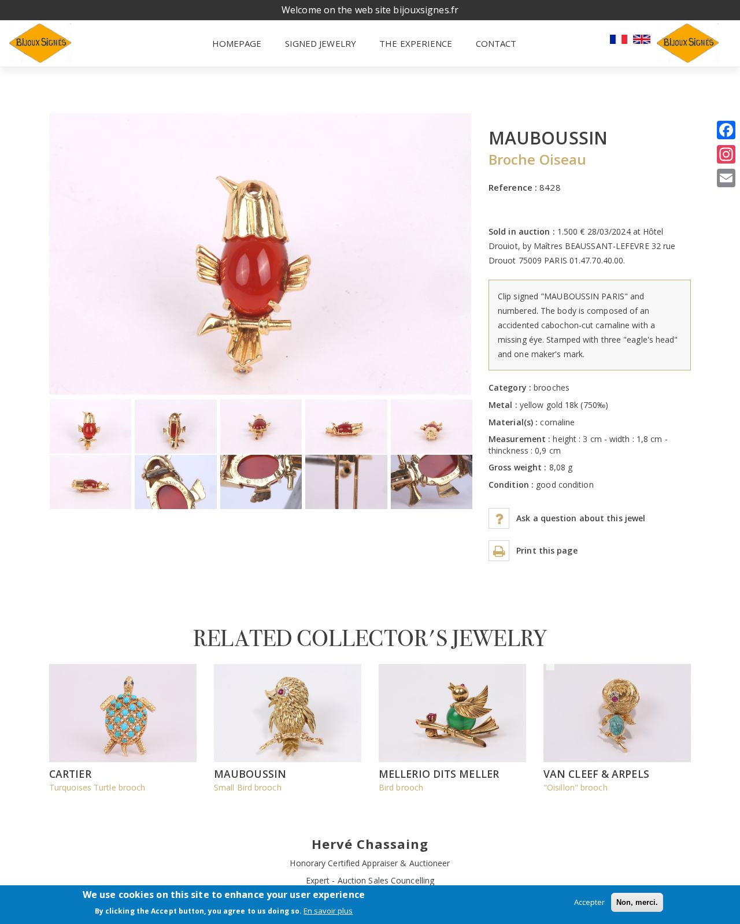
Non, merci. (637, 902)
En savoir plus (328, 911)
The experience (415, 43)
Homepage (237, 43)
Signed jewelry (320, 43)
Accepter (589, 902)
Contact (496, 43)
